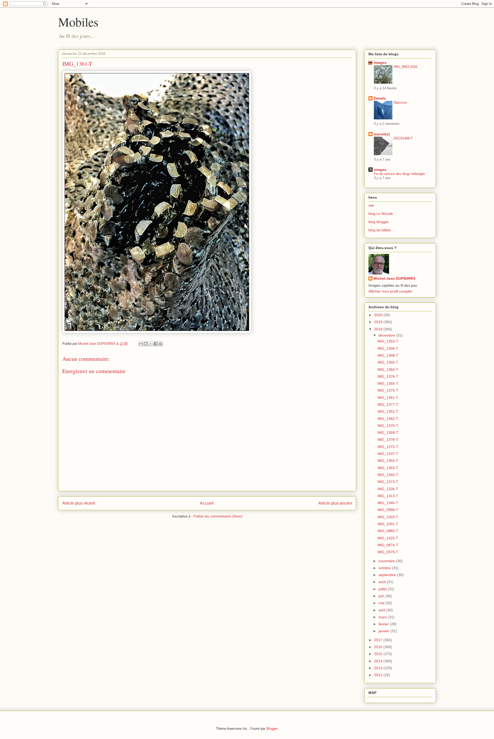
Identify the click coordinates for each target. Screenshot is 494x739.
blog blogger (378, 222)
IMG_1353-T (387, 341)
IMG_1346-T (387, 503)
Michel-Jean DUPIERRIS (394, 278)
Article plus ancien (335, 503)
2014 (378, 661)
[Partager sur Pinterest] (160, 343)
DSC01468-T (403, 138)
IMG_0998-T (387, 510)
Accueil (207, 503)
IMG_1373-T (387, 482)
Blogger (271, 729)
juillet (383, 589)
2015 (378, 654)
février (384, 624)
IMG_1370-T (387, 426)
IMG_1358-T (387, 432)
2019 (378, 322)
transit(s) (382, 134)
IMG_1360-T (387, 475)
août (382, 582)
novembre (387, 561)
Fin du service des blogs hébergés (399, 174)
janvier (384, 631)
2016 (378, 647)
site (371, 205)
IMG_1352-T (387, 411)
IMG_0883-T (387, 531)
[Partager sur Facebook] (155, 343)
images (380, 170)
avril (382, 610)
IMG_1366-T (387, 348)
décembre (387, 335)
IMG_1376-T (387, 376)
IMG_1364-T (387, 369)
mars (383, 617)
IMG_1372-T (387, 447)
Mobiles (78, 21)
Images (380, 62)
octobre (385, 568)
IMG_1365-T (387, 362)
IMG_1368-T (387, 355)
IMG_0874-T (387, 545)
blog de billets (379, 230)
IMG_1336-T (387, 489)
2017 (378, 640)
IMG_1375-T (387, 390)
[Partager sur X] (150, 343)
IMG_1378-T (387, 439)
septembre (387, 575)
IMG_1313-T (387, 496)
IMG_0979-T (387, 552)
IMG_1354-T (387, 461)
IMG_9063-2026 (405, 67)
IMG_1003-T (387, 517)
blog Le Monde (380, 214)
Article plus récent (78, 503)
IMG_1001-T (387, 524)
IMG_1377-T (387, 404)
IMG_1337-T (387, 454)
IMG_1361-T (387, 397)
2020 (378, 315)
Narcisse (400, 102)
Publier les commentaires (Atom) (217, 516)
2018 (378, 329)
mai (381, 603)
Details (380, 98)
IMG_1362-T (387, 419)
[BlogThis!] (145, 343)
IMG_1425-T (387, 538)
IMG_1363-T (387, 468)
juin (381, 596)
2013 (378, 668)
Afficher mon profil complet (390, 291)
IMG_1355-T (387, 383)
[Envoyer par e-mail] (141, 343)
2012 (378, 675)
